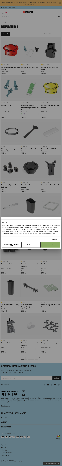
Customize (30, 245)
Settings (54, 239)
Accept (50, 245)
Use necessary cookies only (11, 245)
